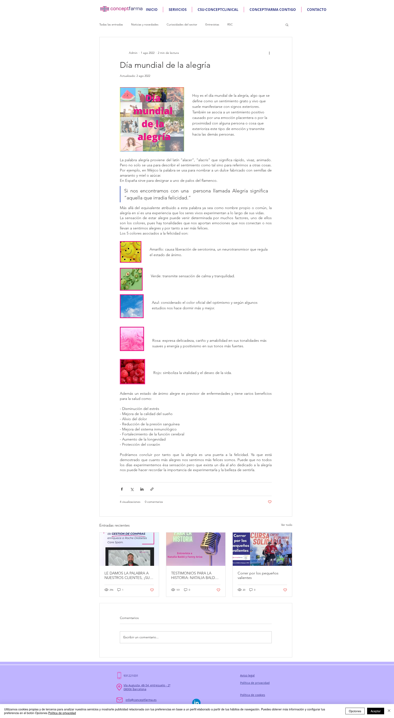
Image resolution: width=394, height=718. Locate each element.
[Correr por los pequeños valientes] (262, 549)
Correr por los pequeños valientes (258, 575)
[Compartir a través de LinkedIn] (142, 489)
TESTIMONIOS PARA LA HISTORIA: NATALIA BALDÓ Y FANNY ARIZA (194, 575)
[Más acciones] (269, 52)
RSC (230, 24)
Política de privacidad (62, 713)
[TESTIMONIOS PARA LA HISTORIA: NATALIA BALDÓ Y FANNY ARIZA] (196, 549)
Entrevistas (212, 24)
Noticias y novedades (144, 24)
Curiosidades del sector (182, 24)
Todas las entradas (111, 24)
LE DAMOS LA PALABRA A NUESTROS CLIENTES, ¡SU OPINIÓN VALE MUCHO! (127, 575)
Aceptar (376, 711)
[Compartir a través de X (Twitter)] (132, 489)
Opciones (355, 711)
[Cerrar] (389, 711)
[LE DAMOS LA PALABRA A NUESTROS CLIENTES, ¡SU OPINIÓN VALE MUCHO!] (129, 549)
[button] (287, 24)
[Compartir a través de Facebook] (122, 489)
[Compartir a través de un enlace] (152, 489)
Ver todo (286, 525)
